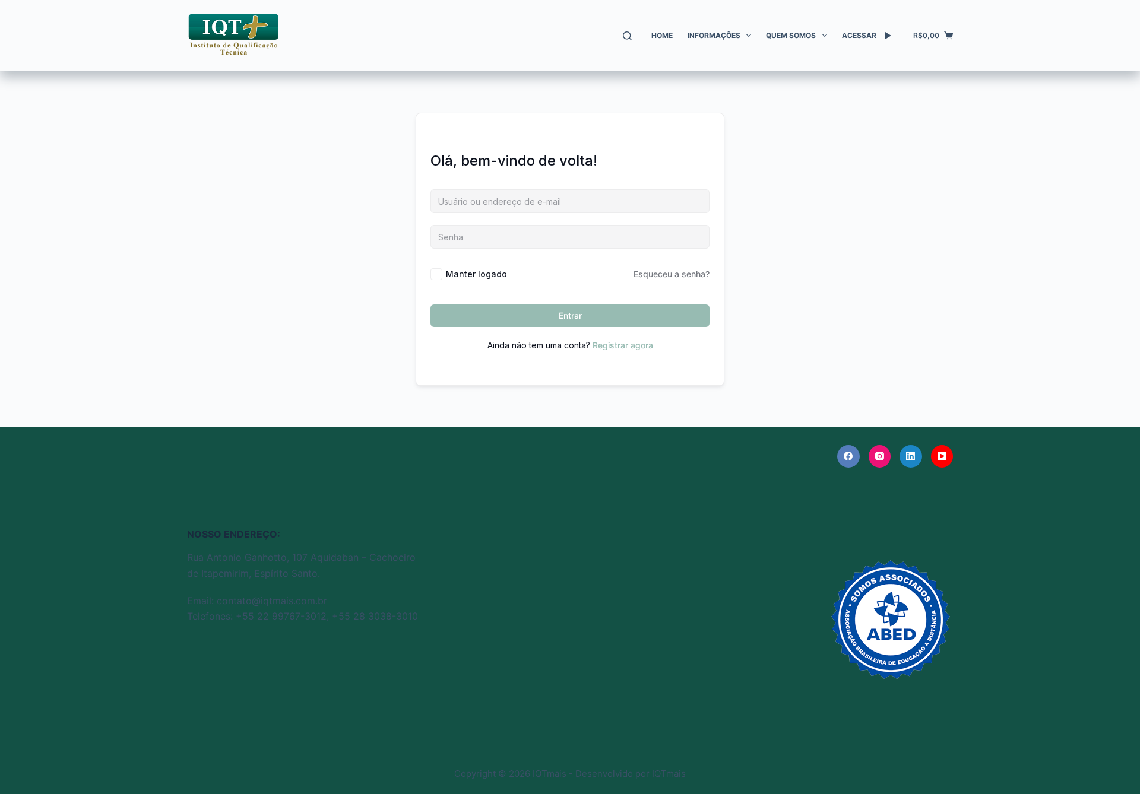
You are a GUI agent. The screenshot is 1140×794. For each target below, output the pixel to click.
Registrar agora (623, 345)
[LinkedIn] (911, 456)
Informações (714, 35)
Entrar (570, 315)
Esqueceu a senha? (672, 274)
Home (662, 35)
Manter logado (476, 274)
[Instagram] (880, 456)
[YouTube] (942, 456)
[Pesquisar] (627, 35)
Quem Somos (791, 35)
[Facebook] (848, 456)
